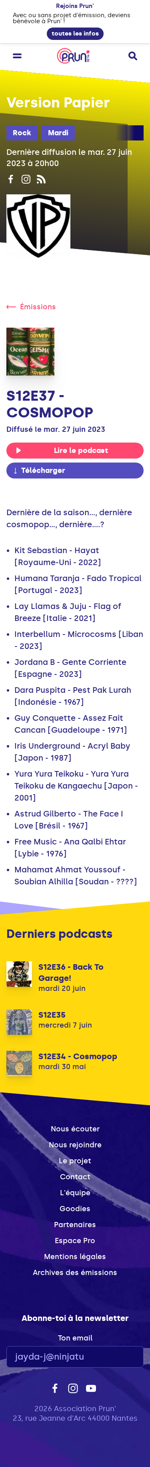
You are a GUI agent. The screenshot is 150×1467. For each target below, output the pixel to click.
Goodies (75, 1208)
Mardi (58, 133)
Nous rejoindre (75, 1145)
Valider (115, 1357)
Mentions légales (75, 1256)
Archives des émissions (75, 1272)
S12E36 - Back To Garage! (71, 972)
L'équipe (75, 1192)
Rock (22, 133)
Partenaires (75, 1224)
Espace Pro (75, 1240)
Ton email (75, 1338)
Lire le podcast (81, 450)
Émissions (38, 306)
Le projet (75, 1161)
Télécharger (43, 470)
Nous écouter (75, 1129)
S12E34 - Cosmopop (77, 1056)
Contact (75, 1176)
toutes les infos (75, 33)
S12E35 (52, 1015)
